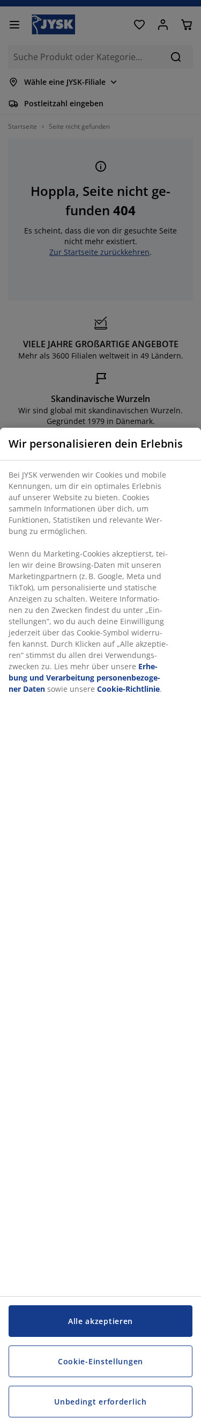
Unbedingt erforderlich (100, 1401)
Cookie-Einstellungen (100, 1361)
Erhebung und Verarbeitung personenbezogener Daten (84, 677)
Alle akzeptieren (100, 1321)
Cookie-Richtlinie (128, 689)
